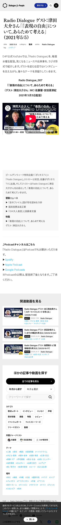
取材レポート (13, 411)
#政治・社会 (44, 321)
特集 (29, 416)
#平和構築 (21, 459)
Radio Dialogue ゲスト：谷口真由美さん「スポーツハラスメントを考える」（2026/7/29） (40, 312)
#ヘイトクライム (41, 452)
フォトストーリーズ (33, 422)
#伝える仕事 (28, 357)
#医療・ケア (28, 354)
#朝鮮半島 (36, 477)
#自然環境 (10, 463)
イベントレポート (14, 422)
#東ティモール (11, 485)
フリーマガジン (14, 427)
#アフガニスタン (23, 481)
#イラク (44, 477)
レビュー (38, 416)
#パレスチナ (10, 481)
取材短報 (11, 416)
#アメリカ (50, 485)
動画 (30, 44)
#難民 (21, 452)
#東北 (8, 477)
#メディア (12, 48)
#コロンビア (10, 488)
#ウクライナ (33, 485)
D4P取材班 (43, 440)
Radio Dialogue (48, 44)
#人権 (8, 452)
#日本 (43, 323)
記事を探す (50, 5)
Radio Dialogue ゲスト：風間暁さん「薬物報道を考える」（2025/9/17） (40, 347)
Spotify (9, 259)
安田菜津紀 (27, 440)
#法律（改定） (32, 463)
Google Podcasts (15, 270)
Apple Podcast (13, 265)
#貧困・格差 (33, 455)
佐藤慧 (13, 440)
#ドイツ (43, 485)
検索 (50, 397)
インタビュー (28, 411)
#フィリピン (23, 485)
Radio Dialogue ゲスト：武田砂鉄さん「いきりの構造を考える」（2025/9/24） (40, 331)
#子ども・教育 (34, 321)
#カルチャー (28, 323)
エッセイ (40, 411)
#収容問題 (29, 452)
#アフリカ (40, 481)
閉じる (32, 519)
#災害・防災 (44, 455)
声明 (50, 411)
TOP (4, 501)
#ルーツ (32, 467)
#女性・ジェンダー (44, 459)
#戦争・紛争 (22, 455)
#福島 (15, 477)
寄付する (40, 5)
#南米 (19, 488)
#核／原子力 (11, 467)
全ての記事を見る (30, 381)
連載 (21, 416)
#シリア (52, 477)
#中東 (33, 481)
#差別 (26, 321)
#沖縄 (21, 477)
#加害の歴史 (22, 467)
